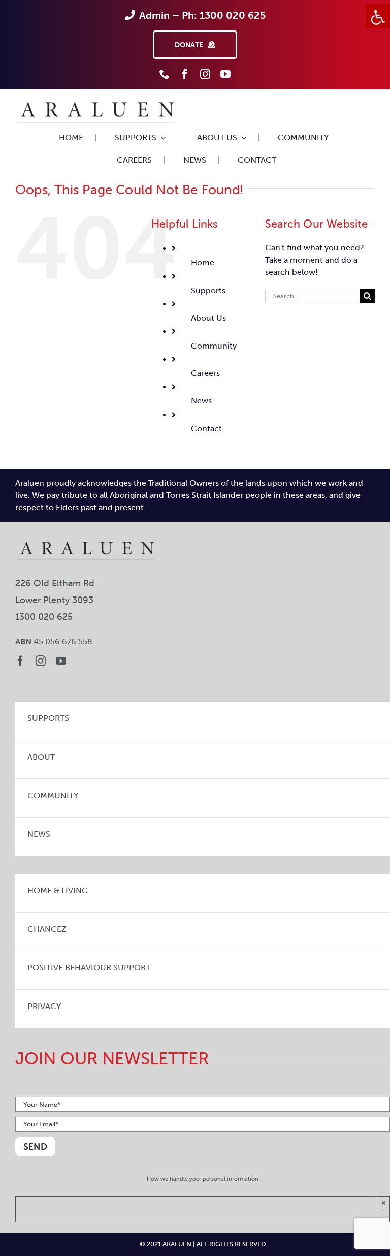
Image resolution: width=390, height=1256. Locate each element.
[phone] (164, 74)
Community (214, 346)
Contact (206, 428)
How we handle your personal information (202, 1178)
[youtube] (225, 74)
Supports (208, 290)
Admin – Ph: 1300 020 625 (202, 15)
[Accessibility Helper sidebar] (378, 16)
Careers (205, 373)
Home (202, 262)
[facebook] (185, 74)
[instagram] (205, 74)
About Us (208, 318)
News (201, 400)
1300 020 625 (44, 616)
